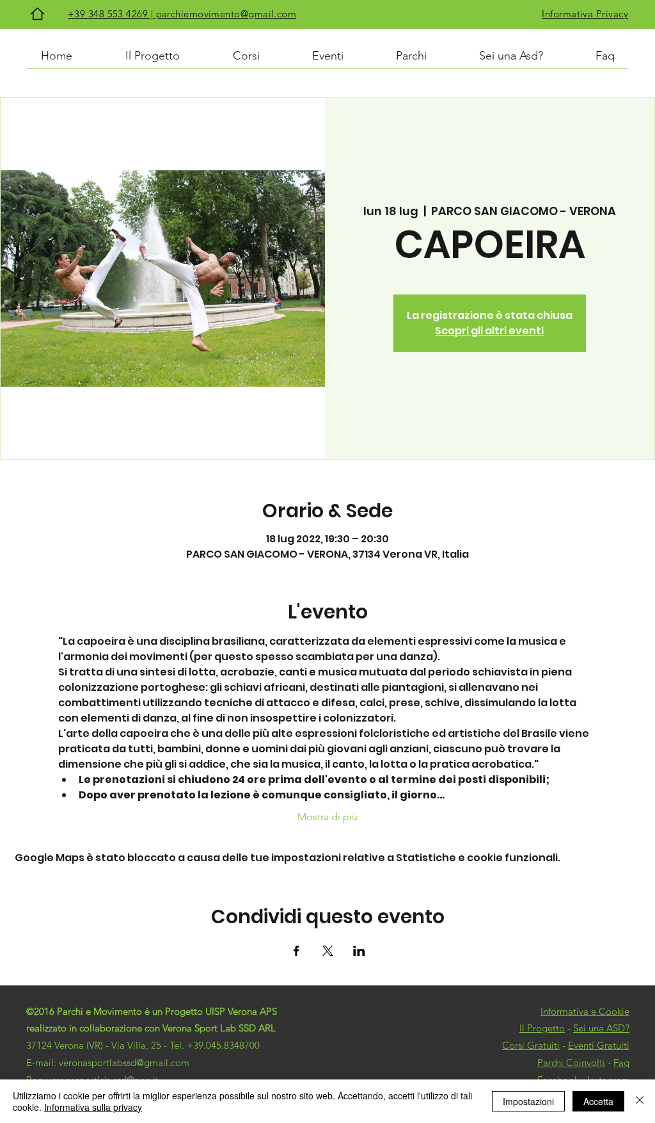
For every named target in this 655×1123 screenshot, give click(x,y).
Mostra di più (327, 817)
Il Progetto (542, 1028)
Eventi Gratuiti (598, 1045)
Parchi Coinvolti (571, 1062)
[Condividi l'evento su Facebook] (296, 951)
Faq (621, 1062)
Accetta (598, 1101)
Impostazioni (528, 1101)
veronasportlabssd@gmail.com (124, 1062)
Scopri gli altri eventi (489, 330)
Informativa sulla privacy (93, 1107)
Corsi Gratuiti (531, 1045)
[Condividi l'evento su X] (328, 951)
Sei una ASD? (601, 1028)
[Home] (37, 14)
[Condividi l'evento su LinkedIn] (359, 951)
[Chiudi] (639, 1101)
